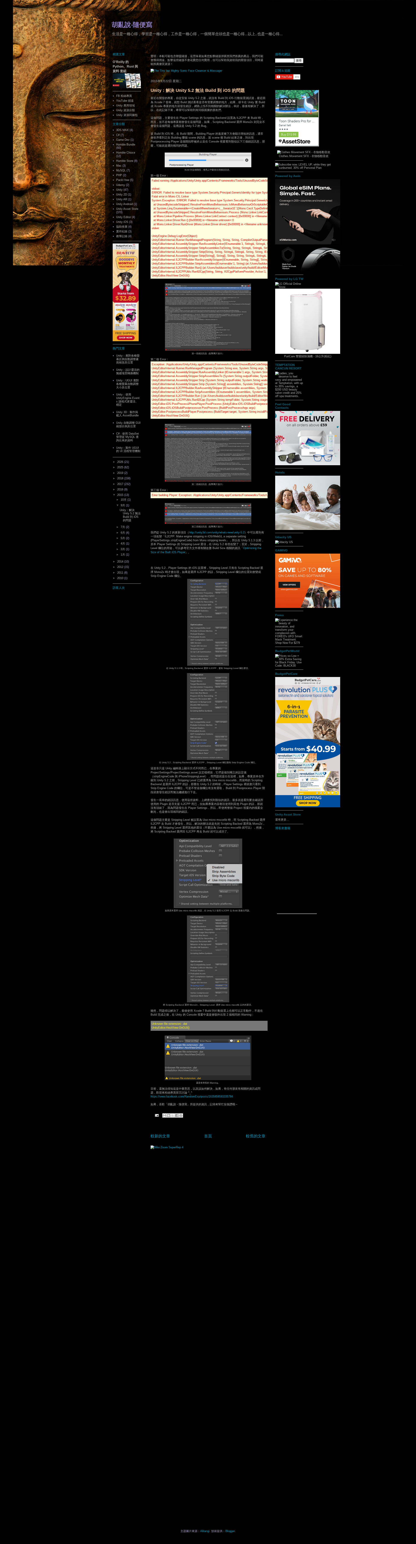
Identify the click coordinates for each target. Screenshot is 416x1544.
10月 (124, 499)
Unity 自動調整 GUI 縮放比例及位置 (128, 424)
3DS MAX (122, 130)
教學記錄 (121, 236)
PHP (119, 175)
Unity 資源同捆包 (127, 115)
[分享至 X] (173, 1115)
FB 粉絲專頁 (124, 96)
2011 (120, 572)
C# (118, 135)
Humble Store (124, 160)
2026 (120, 461)
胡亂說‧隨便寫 (132, 24)
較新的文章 (160, 1136)
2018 (120, 478)
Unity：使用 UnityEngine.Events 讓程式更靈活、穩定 (128, 399)
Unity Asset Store (127, 208)
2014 (120, 561)
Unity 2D (121, 194)
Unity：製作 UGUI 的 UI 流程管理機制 (128, 449)
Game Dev (123, 139)
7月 (123, 527)
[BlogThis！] (168, 1115)
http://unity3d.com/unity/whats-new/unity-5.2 (216, 532)
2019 (120, 473)
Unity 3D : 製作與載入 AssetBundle (127, 413)
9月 (123, 505)
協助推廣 (121, 226)
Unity (119, 189)
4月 (123, 543)
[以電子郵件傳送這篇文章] (164, 1115)
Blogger (230, 1531)
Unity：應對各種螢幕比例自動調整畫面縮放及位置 (128, 359)
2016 (120, 489)
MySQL (121, 170)
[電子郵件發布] (156, 1115)
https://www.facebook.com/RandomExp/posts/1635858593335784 (192, 1096)
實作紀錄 (121, 231)
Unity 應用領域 (125, 105)
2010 (120, 578)
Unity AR (121, 199)
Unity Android (124, 204)
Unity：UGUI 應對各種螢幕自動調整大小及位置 (127, 384)
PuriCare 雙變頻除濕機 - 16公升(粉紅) (307, 356)
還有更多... (282, 819)
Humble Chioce (125, 152)
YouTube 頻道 (125, 100)
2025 (120, 467)
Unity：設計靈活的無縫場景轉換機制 (128, 371)
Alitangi (205, 1531)
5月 (123, 538)
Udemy (120, 185)
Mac (119, 165)
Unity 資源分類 (125, 110)
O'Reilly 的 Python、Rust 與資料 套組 (125, 66)
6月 (123, 532)
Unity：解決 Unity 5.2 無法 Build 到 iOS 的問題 (198, 90)
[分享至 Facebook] (177, 1115)
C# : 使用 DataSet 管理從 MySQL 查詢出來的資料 (127, 437)
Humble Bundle (125, 144)
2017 (120, 484)
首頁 (208, 1136)
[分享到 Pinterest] (181, 1115)
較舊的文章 (255, 1136)
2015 (120, 494)
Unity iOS (122, 221)
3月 (123, 549)
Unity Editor (123, 217)
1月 (123, 554)
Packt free (122, 180)
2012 (120, 567)
